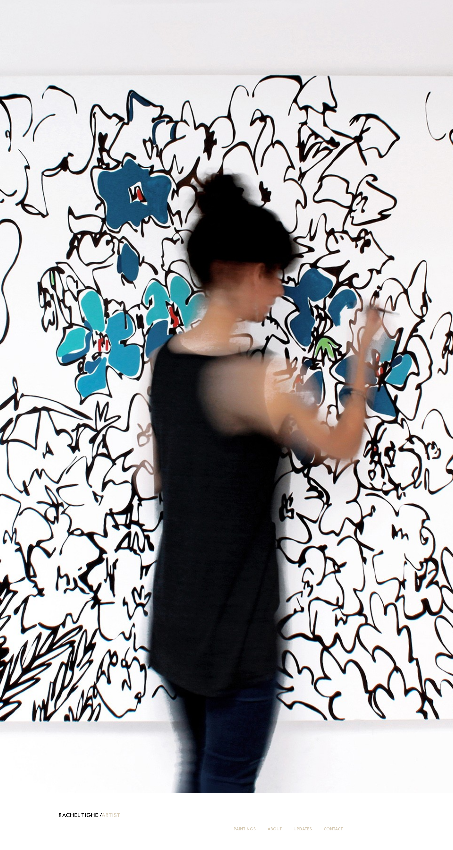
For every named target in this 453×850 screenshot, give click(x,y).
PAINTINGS (245, 828)
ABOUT (275, 828)
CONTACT (333, 828)
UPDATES (303, 828)
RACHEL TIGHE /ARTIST (90, 815)
